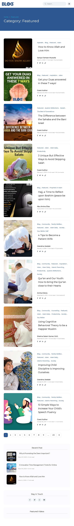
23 (53, 435)
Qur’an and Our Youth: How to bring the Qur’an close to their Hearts (52, 282)
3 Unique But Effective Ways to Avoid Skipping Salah (51, 159)
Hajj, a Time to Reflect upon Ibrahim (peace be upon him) (51, 196)
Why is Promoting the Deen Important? (34, 453)
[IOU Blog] (8, 4)
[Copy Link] (45, 63)
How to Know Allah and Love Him (32, 476)
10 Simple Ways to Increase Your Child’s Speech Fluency (50, 408)
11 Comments (59, 248)
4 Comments (59, 421)
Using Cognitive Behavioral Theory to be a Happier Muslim (52, 325)
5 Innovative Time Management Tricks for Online (38, 465)
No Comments (58, 60)
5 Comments (59, 382)
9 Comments (61, 338)
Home (6, 17)
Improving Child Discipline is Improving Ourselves (51, 369)
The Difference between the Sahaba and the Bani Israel (52, 119)
